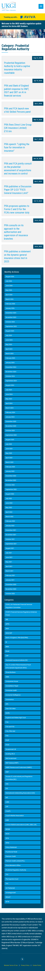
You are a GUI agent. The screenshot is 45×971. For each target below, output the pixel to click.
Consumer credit (11, 690)
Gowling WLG (10, 754)
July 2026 (9, 281)
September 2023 (11, 435)
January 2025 (10, 362)
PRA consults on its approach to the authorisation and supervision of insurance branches (16, 232)
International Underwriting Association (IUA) (20, 793)
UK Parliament (10, 888)
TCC (7, 874)
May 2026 (9, 290)
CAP (7, 656)
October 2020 (10, 593)
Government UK (11, 749)
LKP (7, 806)
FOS (7, 736)
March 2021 (9, 571)
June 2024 (9, 394)
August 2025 (10, 331)
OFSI (7, 838)
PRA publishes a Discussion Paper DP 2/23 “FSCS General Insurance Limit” (17, 190)
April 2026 (9, 295)
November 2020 (11, 589)
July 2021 (9, 553)
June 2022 (9, 503)
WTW (7, 901)
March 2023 (9, 462)
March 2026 (9, 299)
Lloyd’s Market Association (15, 815)
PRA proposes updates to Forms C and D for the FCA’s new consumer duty (16, 209)
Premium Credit (11, 856)
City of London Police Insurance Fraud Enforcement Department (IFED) (18, 666)
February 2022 (10, 521)
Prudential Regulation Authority (16, 870)
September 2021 (11, 544)
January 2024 (10, 417)
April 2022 (9, 512)
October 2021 (10, 539)
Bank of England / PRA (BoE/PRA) (17, 637)
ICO (7, 788)
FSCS (7, 745)
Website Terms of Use (11, 965)
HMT (7, 772)
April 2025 (9, 349)
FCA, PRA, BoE (10, 731)
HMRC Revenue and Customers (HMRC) (19, 767)
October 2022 (10, 485)
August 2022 (10, 494)
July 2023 (9, 444)
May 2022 (9, 507)
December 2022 (11, 476)
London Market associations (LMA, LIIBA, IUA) (21, 825)
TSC (7, 883)
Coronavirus (10, 699)
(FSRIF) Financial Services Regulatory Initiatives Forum (21, 613)
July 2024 (9, 390)
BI (6, 642)
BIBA (7, 646)
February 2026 (10, 304)
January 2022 (10, 525)
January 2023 (10, 471)
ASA (7, 628)
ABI (7, 619)
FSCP (7, 740)
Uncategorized (11, 892)
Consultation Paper (12, 686)
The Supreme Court (12, 879)
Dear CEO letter (11, 708)
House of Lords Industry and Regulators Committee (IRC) (19, 778)
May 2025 (9, 344)
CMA (7, 677)
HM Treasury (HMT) (12, 763)
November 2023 (11, 426)
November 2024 (11, 372)
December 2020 (11, 584)
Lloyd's (8, 811)
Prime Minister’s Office (13, 865)
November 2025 (11, 317)
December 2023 (11, 421)
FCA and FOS (10, 726)
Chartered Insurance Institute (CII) (17, 660)
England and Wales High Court (16, 717)
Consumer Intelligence (13, 695)
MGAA (8, 829)
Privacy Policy (25, 965)
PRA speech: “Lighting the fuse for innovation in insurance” (16, 147)
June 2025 (9, 340)
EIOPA (8, 713)
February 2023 (10, 467)
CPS (7, 704)
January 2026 (10, 308)
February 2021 (10, 575)
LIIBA (7, 802)
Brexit (7, 651)
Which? (8, 897)
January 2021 (10, 580)
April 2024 (9, 403)
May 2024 (9, 399)
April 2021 (9, 566)
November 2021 (11, 535)
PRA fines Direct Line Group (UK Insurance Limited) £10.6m (18, 128)
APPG (7, 624)
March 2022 (9, 516)
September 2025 (11, 326)
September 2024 (11, 381)
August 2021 (10, 548)
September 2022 (11, 489)
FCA (7, 722)
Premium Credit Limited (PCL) (15, 861)
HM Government (11, 758)
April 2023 (9, 458)
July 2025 (9, 335)
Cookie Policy (37, 965)
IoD (7, 797)
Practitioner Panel (11, 852)
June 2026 (9, 285)
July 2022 (9, 498)
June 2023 (9, 449)
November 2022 (11, 480)
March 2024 (9, 408)
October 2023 (10, 430)
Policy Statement (11, 847)
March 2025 (9, 353)
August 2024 (10, 385)
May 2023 (9, 453)
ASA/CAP (9, 633)
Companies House (12, 681)
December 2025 (11, 313)
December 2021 (11, 530)
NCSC (7, 834)
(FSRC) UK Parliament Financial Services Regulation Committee (19, 606)
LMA (7, 820)
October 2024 (10, 376)
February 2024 (10, 412)
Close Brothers (10, 672)
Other (7, 843)
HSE (7, 784)
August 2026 (10, 276)
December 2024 (11, 367)
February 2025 (10, 358)
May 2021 (9, 562)
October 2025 (10, 322)
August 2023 (10, 439)
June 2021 (9, 557)
